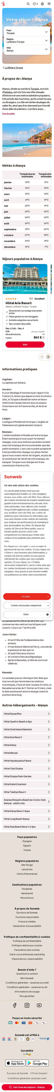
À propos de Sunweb (27, 912)
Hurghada (27, 888)
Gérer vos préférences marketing (27, 954)
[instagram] (27, 1007)
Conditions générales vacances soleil (27, 1078)
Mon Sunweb (27, 978)
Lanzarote (27, 869)
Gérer (26, 614)
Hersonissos (27, 897)
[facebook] (15, 1007)
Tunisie (27, 850)
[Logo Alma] (30, 1024)
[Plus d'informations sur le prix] (43, 337)
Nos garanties (27, 996)
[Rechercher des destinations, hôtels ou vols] (28, 4)
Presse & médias (27, 921)
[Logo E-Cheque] (43, 1024)
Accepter (26, 596)
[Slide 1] (24, 154)
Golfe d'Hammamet (27, 873)
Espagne (27, 841)
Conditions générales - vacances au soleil (27, 982)
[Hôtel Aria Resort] (25, 307)
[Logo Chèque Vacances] (37, 1024)
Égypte (27, 845)
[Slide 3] (29, 154)
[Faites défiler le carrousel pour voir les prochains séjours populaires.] (48, 357)
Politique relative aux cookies (27, 945)
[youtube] (39, 1007)
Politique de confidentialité (27, 941)
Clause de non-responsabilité (27, 958)
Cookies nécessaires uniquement (26, 605)
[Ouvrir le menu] (49, 4)
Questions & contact (27, 973)
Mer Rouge (27, 865)
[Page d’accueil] (3, 3)
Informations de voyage (27, 991)
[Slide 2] (27, 154)
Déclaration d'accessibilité (27, 926)
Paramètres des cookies (27, 950)
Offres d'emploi (38, 1073)
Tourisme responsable (27, 917)
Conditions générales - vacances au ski (27, 987)
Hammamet (27, 893)
